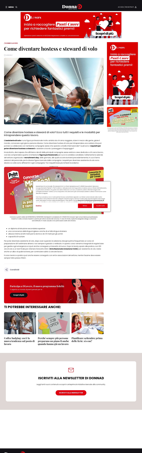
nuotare (21, 236)
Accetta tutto (100, 206)
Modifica (39, 205)
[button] (10, 7)
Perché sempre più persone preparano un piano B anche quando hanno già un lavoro (53, 341)
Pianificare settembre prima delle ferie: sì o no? (87, 339)
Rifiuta (85, 206)
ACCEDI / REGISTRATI (126, 7)
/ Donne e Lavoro (11, 43)
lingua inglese (32, 231)
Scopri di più (18, 295)
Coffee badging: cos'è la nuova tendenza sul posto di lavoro (19, 341)
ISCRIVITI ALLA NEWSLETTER (71, 393)
